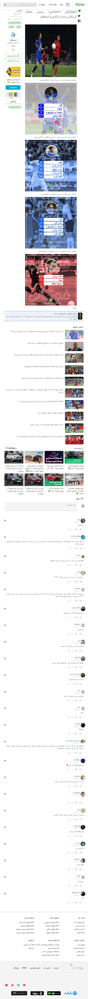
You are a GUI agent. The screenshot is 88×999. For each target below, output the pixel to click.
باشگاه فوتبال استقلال (52, 926)
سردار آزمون (80, 955)
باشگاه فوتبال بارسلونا (27, 926)
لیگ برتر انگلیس (79, 929)
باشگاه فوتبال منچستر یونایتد (25, 929)
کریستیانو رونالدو (78, 948)
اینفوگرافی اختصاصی (14, 23)
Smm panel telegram (14, 107)
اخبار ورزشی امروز (53, 948)
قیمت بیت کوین (28, 944)
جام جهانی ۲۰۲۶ (79, 922)
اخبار (61, 4)
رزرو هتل (31, 948)
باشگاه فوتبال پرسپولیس (51, 922)
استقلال (53, 80)
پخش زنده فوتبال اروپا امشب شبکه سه (46, 944)
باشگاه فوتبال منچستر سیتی (25, 932)
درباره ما (56, 968)
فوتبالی (19, 10)
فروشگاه (16, 968)
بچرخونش (13, 87)
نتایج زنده (68, 5)
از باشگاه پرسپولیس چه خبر (50, 951)
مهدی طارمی (80, 951)
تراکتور (18, 27)
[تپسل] (8, 69)
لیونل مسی (80, 944)
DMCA (24, 968)
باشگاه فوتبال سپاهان (52, 932)
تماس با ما (47, 968)
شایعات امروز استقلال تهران (50, 955)
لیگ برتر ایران (80, 926)
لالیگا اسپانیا (80, 932)
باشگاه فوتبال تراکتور (53, 929)
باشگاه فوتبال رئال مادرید (26, 922)
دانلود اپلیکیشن (35, 968)
